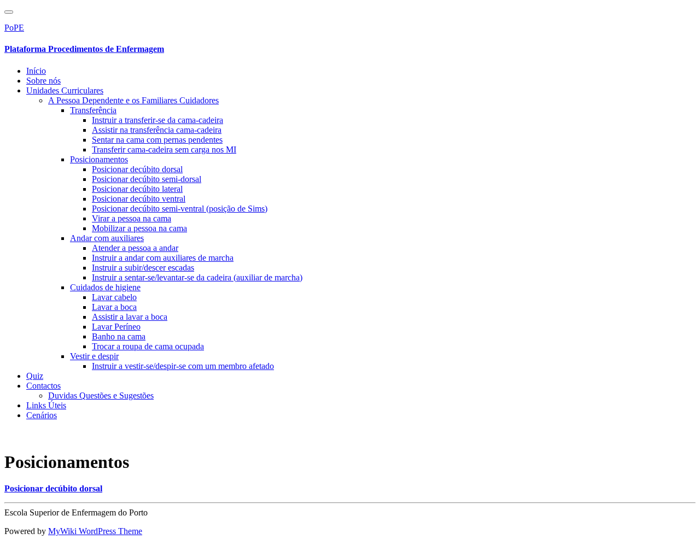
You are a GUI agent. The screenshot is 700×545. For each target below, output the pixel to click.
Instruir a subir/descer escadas (143, 267)
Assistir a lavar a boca (129, 316)
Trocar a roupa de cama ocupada (148, 346)
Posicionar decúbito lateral (137, 189)
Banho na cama (118, 336)
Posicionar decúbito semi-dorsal (146, 179)
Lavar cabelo (114, 297)
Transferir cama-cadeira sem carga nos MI (164, 149)
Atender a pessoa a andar (135, 248)
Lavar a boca (114, 307)
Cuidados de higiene (105, 287)
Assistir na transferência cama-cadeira (156, 129)
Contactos (43, 385)
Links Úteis (46, 405)
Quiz (34, 375)
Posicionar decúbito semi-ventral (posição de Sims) (179, 208)
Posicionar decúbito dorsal (137, 169)
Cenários (41, 415)
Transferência (93, 110)
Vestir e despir (94, 356)
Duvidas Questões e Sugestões (101, 395)
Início (36, 70)
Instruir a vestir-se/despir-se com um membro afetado (183, 366)
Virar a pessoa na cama (131, 218)
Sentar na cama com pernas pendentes (157, 139)
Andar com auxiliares (107, 238)
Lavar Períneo (116, 326)
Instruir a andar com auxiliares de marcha (163, 257)
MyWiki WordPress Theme (95, 531)
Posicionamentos (99, 159)
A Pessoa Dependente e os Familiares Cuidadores (133, 100)
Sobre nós (43, 80)
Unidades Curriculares (64, 90)
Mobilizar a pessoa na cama (139, 228)
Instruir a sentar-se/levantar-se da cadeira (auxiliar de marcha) (197, 277)
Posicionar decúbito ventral (138, 198)
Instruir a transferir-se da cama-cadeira (157, 120)
